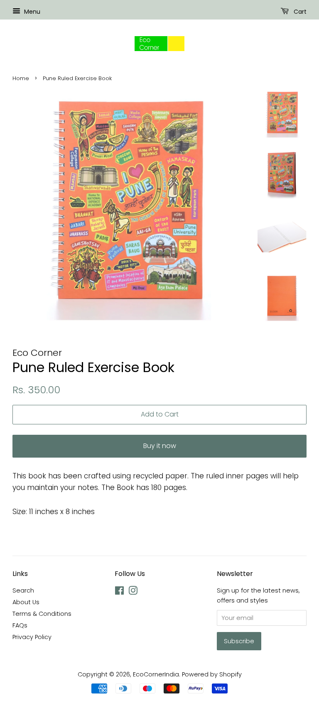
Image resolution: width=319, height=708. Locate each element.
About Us (25, 602)
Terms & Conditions (41, 614)
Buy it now (159, 446)
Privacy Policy (32, 637)
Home (20, 78)
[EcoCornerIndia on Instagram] (132, 592)
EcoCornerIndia (156, 674)
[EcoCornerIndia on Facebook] (119, 592)
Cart (299, 11)
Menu (31, 11)
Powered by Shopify (212, 674)
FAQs (19, 625)
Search (23, 590)
